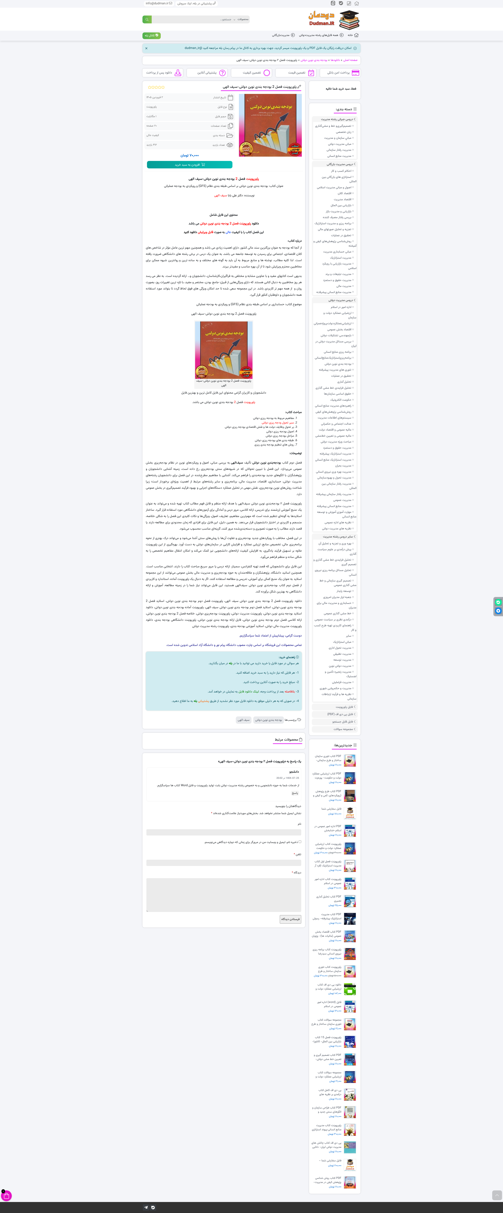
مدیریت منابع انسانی (339, 156)
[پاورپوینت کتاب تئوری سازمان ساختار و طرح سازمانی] (351, 971)
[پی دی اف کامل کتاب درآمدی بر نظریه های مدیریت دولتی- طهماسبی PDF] (351, 1095)
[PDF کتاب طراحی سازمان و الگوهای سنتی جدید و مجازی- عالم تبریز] (351, 1112)
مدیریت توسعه (342, 660)
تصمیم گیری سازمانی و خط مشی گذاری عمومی (337, 583)
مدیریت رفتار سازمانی (339, 150)
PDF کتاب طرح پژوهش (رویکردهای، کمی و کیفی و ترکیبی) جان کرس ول (327, 793)
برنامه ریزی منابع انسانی (337, 352)
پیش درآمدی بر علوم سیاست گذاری (337, 551)
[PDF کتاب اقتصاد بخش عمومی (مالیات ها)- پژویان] (351, 936)
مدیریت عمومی (342, 500)
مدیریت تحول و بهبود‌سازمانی (334, 478)
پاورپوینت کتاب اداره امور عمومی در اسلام (328, 881)
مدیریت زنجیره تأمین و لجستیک (340, 674)
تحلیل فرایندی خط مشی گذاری (333, 388)
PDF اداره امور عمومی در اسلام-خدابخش (327, 828)
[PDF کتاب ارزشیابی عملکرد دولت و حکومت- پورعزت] (351, 778)
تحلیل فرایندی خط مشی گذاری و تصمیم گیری (334, 562)
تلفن (297, 854)
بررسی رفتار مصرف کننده (337, 217)
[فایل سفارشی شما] (351, 813)
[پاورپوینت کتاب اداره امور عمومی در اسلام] (351, 884)
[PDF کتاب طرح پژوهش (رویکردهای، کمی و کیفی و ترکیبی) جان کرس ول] (351, 796)
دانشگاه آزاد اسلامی (201, 645)
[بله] (153, 1207)
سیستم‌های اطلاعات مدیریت (334, 418)
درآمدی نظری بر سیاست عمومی (333, 619)
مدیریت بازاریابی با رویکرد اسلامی (339, 266)
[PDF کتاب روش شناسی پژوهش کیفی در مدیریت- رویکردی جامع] (351, 1182)
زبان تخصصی (343, 132)
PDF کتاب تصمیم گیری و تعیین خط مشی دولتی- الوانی (327, 1057)
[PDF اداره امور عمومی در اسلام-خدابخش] (351, 831)
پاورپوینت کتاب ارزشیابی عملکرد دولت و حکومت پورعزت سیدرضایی (328, 846)
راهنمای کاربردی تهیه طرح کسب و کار (335, 627)
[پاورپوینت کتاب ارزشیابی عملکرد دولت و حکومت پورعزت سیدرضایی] (351, 848)
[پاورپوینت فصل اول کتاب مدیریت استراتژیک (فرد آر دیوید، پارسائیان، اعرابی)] (351, 866)
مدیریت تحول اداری (340, 648)
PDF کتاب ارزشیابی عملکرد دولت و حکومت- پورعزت (326, 776)
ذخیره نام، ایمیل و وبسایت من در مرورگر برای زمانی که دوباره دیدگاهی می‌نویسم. (251, 842)
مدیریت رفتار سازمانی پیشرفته (333, 494)
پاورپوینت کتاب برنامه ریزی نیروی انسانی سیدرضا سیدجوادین (327, 952)
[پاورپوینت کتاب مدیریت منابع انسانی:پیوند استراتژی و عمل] (351, 1130)
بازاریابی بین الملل (341, 205)
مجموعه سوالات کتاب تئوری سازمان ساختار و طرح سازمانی (326, 1022)
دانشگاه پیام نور (226, 645)
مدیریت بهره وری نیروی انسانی (333, 472)
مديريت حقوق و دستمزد (337, 448)
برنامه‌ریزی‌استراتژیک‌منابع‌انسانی (333, 358)
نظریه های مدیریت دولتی (336, 528)
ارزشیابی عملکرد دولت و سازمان (339, 315)
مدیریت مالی (343, 286)
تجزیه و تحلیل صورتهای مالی (334, 229)
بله (230, 663)
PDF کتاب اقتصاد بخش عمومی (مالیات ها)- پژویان (326, 934)
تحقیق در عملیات (341, 235)
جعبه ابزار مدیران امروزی (337, 597)
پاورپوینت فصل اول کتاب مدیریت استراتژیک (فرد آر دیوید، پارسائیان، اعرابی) (328, 864)
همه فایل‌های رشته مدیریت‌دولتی (318, 35)
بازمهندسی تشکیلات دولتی (336, 335)
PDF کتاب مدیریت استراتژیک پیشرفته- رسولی (327, 916)
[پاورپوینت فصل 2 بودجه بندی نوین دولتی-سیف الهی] (270, 125)
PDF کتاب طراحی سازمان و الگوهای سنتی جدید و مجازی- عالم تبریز (326, 1110)
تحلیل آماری (344, 382)
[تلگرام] (146, 1207)
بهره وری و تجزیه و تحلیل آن (335, 543)
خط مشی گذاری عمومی (337, 613)
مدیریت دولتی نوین (340, 666)
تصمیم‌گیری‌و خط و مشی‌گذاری (333, 126)
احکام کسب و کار (341, 171)
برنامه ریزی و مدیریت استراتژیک (333, 223)
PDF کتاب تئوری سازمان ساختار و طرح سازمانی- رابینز (328, 758)
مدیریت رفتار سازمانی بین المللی (339, 486)
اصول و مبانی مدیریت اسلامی (334, 187)
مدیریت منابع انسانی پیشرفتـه (333, 292)
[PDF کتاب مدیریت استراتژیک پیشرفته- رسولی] (351, 919)
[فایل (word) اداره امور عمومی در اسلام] (351, 1007)
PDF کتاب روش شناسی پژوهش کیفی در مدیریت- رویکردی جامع (327, 1180)
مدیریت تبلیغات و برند (338, 274)
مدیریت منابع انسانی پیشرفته (334, 506)
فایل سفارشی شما (331, 809)
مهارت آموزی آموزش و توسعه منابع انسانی (336, 514)
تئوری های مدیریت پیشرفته (335, 370)
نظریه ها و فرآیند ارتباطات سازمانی (339, 696)
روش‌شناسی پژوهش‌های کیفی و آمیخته (334, 243)
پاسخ (295, 793)
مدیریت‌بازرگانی (280, 35)
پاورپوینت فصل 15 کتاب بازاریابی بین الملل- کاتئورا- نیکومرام (326, 1039)
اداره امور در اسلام (341, 307)
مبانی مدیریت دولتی (339, 144)
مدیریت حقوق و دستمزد (337, 280)
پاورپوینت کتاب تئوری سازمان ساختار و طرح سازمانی (329, 969)
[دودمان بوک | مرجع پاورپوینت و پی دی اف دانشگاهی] (331, 19)
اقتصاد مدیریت (342, 199)
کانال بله (150, 35)
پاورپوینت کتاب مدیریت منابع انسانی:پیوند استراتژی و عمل (326, 1127)
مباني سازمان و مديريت (337, 138)
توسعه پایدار (344, 591)
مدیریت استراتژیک (340, 258)
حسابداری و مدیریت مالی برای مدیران (336, 605)
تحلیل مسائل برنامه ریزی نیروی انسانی (335, 572)
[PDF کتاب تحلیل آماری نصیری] (351, 901)
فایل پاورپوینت (344, 707)
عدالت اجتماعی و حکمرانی (336, 424)
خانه (350, 35)
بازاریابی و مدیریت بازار (338, 211)
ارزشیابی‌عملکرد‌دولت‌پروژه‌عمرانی (332, 323)
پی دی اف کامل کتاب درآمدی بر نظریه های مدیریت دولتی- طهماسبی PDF (327, 1092)
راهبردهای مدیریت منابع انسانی (333, 406)
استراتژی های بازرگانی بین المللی (339, 179)
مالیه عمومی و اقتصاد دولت (335, 430)
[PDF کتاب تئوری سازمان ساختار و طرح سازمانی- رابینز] (351, 760)
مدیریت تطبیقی (342, 654)
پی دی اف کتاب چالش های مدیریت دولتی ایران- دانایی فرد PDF (326, 1145)
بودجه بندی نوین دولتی (268, 720)
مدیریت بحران (343, 466)
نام (299, 824)
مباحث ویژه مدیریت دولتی (336, 442)
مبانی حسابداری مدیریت (337, 252)
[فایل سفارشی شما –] (351, 1165)
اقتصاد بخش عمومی (339, 329)
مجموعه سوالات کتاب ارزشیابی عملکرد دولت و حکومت (328, 1075)
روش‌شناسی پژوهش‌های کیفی (333, 412)
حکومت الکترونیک (340, 400)
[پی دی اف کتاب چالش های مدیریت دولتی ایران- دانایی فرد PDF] (351, 1147)
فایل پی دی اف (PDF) (340, 714)
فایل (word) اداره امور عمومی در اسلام (329, 1004)
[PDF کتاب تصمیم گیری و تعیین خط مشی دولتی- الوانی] (351, 1059)
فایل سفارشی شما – (330, 1161)
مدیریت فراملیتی (341, 682)
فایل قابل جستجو (342, 722)
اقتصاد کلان (344, 193)
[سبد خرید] (6, 1195)
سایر (348, 636)
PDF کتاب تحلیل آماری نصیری (328, 899)
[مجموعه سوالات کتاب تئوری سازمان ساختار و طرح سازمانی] (351, 1024)
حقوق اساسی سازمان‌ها (337, 394)
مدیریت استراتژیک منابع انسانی (333, 460)
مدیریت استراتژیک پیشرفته (335, 454)
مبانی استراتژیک (342, 642)
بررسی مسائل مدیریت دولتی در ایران (335, 343)
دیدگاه (296, 872)
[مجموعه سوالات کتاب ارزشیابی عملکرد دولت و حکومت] (351, 1077)
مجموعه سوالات (343, 729)
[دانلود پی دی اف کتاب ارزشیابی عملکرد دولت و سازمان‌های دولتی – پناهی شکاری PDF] (351, 989)
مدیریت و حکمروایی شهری (335, 688)
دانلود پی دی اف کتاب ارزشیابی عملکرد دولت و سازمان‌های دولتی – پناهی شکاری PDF (326, 987)
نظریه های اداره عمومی (338, 522)
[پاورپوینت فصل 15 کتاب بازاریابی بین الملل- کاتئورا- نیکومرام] (351, 1042)
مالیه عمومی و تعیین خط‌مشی (333, 436)
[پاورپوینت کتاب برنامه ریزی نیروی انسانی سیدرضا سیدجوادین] (351, 954)
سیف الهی (244, 720)
